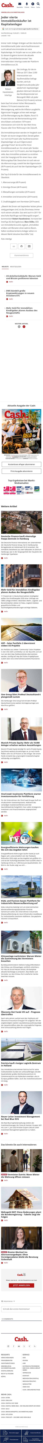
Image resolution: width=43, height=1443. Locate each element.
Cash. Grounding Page (31, 1390)
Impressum (27, 1373)
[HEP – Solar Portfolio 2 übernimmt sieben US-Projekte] (21, 629)
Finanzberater (6, 1360)
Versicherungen (7, 1358)
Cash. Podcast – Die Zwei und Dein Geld (16, 1417)
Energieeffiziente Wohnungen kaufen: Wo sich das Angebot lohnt (20, 848)
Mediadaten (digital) (31, 1378)
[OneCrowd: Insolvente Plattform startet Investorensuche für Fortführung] (21, 780)
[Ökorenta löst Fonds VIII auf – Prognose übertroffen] (21, 998)
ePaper (25, 1360)
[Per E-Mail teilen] (29, 246)
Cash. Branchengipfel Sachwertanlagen (17, 1412)
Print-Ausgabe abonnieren (22, 471)
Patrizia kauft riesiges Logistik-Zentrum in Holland (21, 1064)
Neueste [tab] (5, 267)
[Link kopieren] (13, 246)
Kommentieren (21, 255)
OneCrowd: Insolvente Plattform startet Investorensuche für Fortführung (21, 795)
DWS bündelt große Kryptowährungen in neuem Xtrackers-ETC (20, 293)
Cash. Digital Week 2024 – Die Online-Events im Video (20, 1406)
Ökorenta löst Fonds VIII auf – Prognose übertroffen (20, 1013)
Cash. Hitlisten (7, 1414)
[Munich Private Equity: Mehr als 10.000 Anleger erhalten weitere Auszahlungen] (21, 728)
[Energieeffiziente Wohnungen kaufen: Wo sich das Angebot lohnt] (21, 833)
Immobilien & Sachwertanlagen (8, 1367)
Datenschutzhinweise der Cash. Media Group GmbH (31, 1368)
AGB (24, 1363)
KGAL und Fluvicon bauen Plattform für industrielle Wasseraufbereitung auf (20, 902)
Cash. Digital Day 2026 (9, 1403)
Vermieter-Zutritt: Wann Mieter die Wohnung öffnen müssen (20, 1175)
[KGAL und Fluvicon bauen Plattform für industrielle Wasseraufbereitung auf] (21, 886)
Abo (24, 1358)
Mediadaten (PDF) (29, 1381)
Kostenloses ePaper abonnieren (21, 464)
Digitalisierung (7, 1371)
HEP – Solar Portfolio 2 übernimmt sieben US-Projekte (18, 644)
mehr (11, 282)
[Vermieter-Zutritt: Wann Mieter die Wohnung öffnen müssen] (21, 1160)
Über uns (26, 1387)
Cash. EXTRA (5, 1398)
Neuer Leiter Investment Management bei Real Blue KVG (20, 1117)
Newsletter (27, 1384)
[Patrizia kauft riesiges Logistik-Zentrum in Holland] (21, 1049)
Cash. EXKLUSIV (6, 1400)
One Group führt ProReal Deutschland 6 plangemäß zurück (21, 695)
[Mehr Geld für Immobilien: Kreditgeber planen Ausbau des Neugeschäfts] (21, 575)
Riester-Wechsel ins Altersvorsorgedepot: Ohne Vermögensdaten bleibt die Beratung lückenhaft (19, 1256)
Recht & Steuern (7, 1374)
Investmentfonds (8, 1363)
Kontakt (26, 1376)
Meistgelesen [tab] (15, 267)
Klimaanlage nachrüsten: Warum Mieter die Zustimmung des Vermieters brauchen (21, 958)
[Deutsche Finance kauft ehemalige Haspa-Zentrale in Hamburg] (21, 522)
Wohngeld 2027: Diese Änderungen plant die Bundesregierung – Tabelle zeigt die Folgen (21, 1214)
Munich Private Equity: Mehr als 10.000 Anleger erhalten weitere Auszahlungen (21, 743)
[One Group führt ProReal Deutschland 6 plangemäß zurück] (21, 680)
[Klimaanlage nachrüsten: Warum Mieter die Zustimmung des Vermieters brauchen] (21, 942)
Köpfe (3, 1376)
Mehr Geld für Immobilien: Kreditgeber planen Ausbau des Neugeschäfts (21, 310)
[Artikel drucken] (21, 246)
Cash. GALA (5, 1409)
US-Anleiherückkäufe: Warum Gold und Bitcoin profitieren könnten (23, 277)
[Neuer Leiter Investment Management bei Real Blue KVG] (21, 1102)
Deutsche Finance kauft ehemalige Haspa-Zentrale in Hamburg (18, 537)
